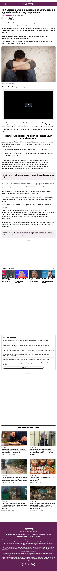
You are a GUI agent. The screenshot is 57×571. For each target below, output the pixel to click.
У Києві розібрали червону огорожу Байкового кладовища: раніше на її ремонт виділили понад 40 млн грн (14, 478)
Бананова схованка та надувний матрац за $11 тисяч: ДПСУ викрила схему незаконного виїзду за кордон (14, 506)
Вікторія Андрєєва (6, 15)
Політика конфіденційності (23, 534)
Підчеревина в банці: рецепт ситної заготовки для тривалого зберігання (26, 359)
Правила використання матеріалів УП (41, 534)
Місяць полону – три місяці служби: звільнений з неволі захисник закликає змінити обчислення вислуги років (26, 341)
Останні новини (9, 337)
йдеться (45, 30)
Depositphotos (12, 83)
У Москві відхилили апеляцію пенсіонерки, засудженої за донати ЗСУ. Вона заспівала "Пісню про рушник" (43, 451)
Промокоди (37, 536)
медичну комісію (30, 186)
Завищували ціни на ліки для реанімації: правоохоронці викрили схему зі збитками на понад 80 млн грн (26, 346)
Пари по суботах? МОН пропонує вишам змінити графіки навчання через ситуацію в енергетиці (26, 354)
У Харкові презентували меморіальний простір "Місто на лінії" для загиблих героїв (26, 363)
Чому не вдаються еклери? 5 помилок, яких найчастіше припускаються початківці (28, 350)
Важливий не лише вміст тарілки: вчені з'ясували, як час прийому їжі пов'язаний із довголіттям (14, 450)
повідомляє (19, 38)
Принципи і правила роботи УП (25, 536)
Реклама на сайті (10, 534)
